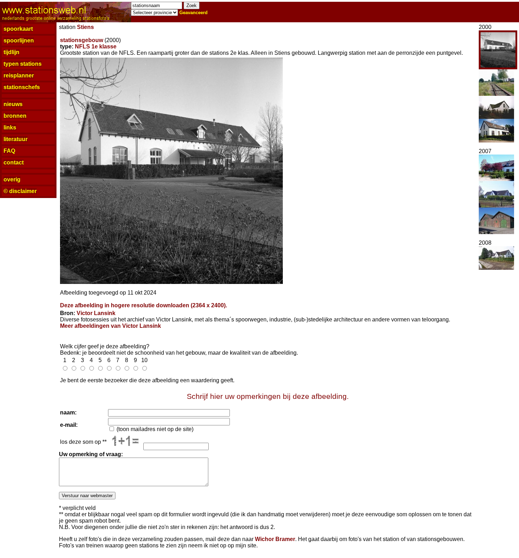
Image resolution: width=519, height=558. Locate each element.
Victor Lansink (96, 313)
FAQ (9, 151)
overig (12, 179)
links (10, 127)
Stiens (85, 27)
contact (14, 162)
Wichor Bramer (275, 539)
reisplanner (19, 75)
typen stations (23, 64)
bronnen (15, 116)
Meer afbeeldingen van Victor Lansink (110, 326)
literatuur (16, 139)
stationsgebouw (81, 40)
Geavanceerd (193, 12)
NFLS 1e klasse (96, 46)
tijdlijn (11, 52)
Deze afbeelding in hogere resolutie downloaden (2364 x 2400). (143, 305)
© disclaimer (20, 191)
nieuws (13, 104)
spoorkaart (18, 29)
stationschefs (22, 87)
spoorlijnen (19, 40)
